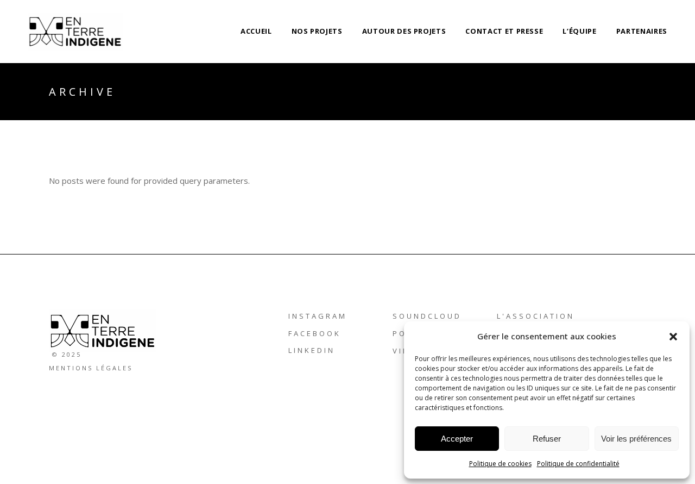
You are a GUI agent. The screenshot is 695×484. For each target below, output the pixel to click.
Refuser (547, 438)
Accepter (457, 438)
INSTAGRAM (317, 316)
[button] (673, 336)
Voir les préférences (636, 438)
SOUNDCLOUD (427, 316)
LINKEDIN (311, 350)
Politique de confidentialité (578, 463)
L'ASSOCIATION (535, 316)
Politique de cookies (500, 463)
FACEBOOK (314, 333)
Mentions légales (90, 368)
